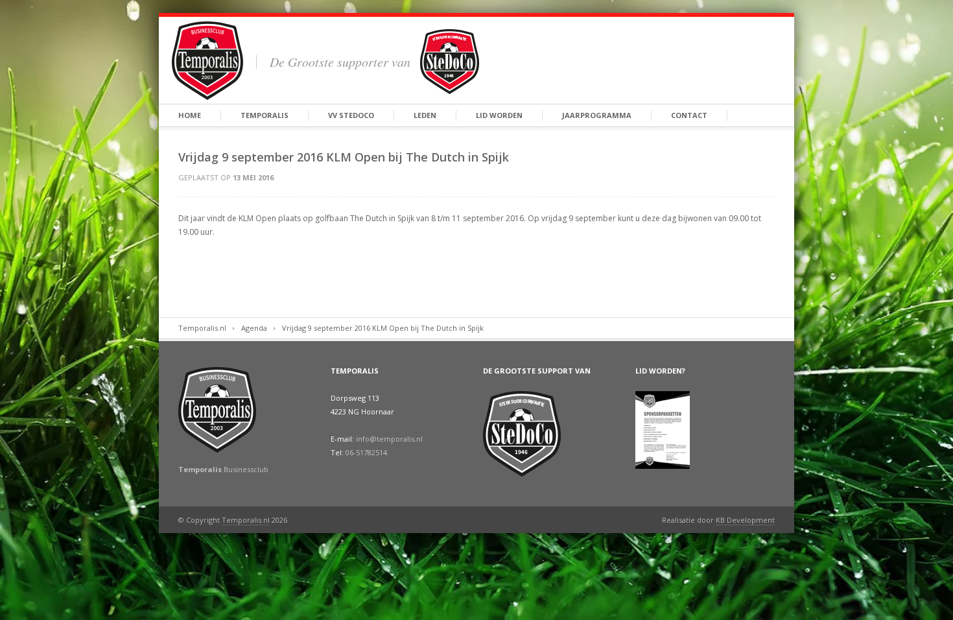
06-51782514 (366, 452)
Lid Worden (499, 115)
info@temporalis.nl (389, 439)
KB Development (745, 520)
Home (189, 115)
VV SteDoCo (351, 115)
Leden (425, 115)
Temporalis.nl (202, 328)
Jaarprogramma (596, 115)
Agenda (254, 328)
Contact (689, 115)
